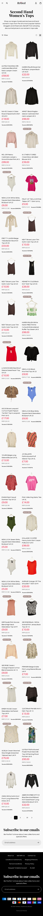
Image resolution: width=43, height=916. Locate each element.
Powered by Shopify (26, 906)
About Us (11, 855)
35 (27, 817)
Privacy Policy (29, 864)
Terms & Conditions (15, 864)
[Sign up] (38, 842)
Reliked (18, 906)
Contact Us (31, 855)
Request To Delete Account (17, 868)
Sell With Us (21, 855)
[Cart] (40, 3)
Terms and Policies (21, 910)
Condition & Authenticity (14, 859)
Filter (6, 35)
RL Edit (32, 868)
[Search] (7, 3)
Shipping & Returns (31, 859)
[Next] (32, 817)
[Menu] (2, 3)
